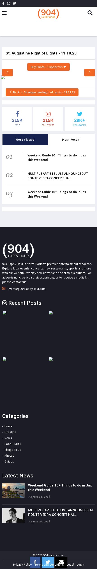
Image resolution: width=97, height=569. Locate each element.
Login (80, 564)
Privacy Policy (22, 564)
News (8, 438)
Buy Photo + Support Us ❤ (48, 67)
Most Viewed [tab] (25, 139)
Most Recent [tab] (71, 139)
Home (8, 426)
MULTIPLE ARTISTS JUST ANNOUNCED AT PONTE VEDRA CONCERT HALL (58, 175)
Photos (9, 455)
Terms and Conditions (49, 564)
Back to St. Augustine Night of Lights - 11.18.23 (43, 92)
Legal (70, 564)
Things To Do (13, 450)
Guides (9, 461)
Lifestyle (10, 432)
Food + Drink (13, 444)
